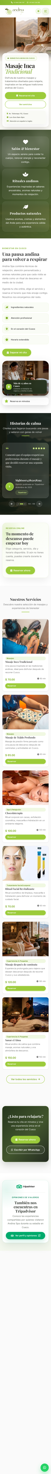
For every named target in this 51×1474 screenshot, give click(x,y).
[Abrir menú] (45, 11)
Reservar (12, 686)
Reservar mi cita (27, 95)
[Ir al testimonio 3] (24, 503)
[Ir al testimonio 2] (21, 503)
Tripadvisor (22, 493)
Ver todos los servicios (24, 1079)
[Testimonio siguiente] (39, 504)
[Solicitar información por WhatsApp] (45, 1468)
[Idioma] (38, 11)
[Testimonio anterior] (12, 504)
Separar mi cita (18, 352)
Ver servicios (25, 104)
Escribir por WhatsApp (27, 1149)
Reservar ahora (21, 570)
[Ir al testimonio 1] (18, 503)
